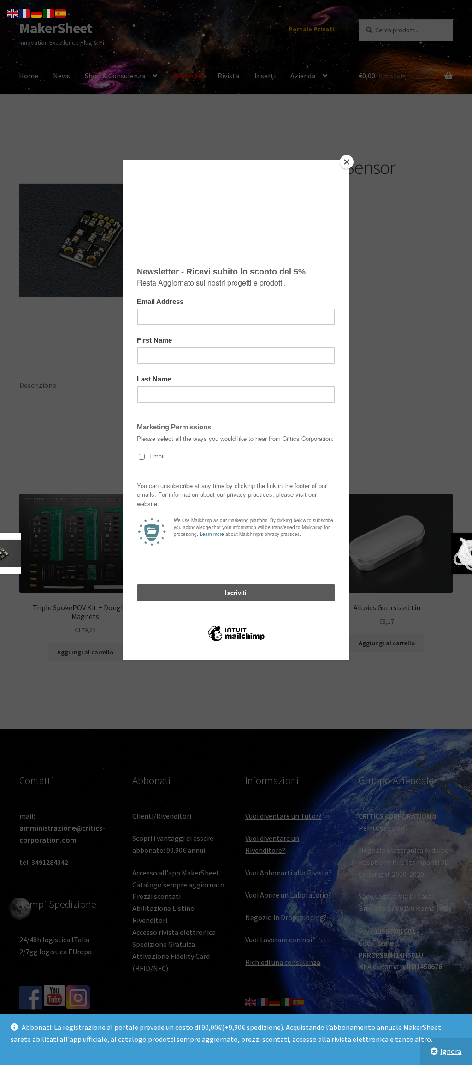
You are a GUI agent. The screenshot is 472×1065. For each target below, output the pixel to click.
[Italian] (49, 12)
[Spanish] (61, 12)
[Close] (347, 162)
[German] (37, 12)
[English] (13, 12)
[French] (25, 12)
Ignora (450, 1051)
